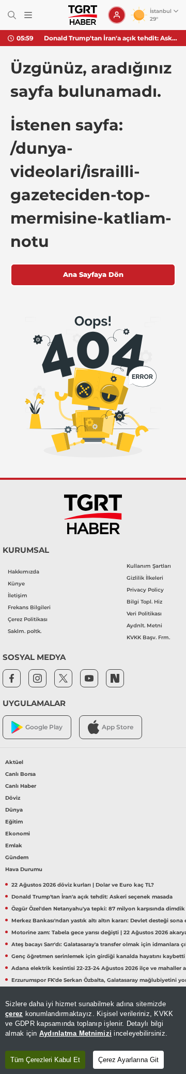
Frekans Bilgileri (29, 607)
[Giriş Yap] (117, 15)
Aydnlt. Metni (144, 625)
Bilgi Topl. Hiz (144, 601)
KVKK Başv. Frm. (148, 637)
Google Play (44, 727)
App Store (117, 727)
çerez (14, 1014)
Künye (16, 583)
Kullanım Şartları (149, 566)
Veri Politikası (144, 613)
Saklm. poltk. (24, 631)
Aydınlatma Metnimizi (75, 1033)
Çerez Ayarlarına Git (128, 1060)
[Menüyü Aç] (28, 15)
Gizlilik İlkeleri (145, 578)
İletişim (17, 595)
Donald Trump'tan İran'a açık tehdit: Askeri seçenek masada (111, 38)
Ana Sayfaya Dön (93, 274)
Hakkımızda (23, 571)
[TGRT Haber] (82, 15)
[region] (93, 1030)
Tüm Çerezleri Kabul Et (45, 1060)
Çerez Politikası (28, 619)
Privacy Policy (145, 589)
